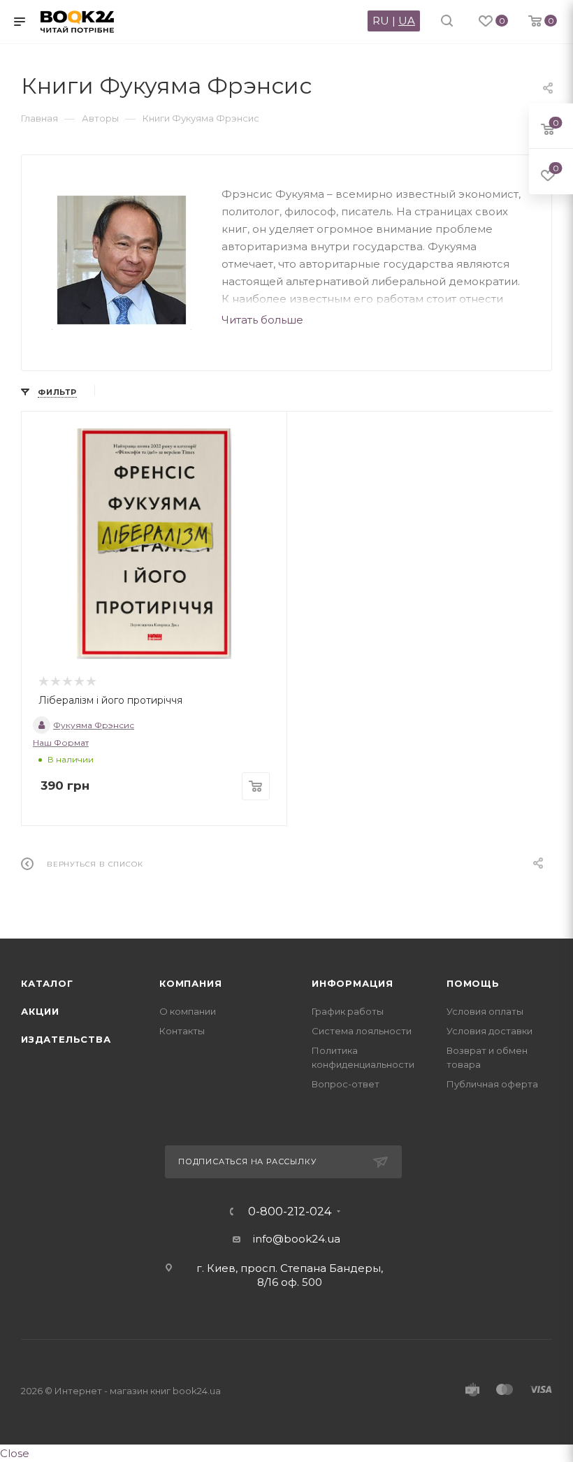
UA (406, 20)
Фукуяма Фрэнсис (93, 725)
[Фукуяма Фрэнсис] (121, 260)
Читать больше (262, 319)
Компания (190, 983)
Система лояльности (362, 1030)
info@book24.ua (296, 1238)
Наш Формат (61, 742)
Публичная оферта (492, 1084)
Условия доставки (489, 1030)
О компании (187, 1011)
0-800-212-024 (289, 1211)
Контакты (182, 1030)
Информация (352, 983)
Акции (40, 1011)
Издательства (66, 1039)
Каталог (47, 983)
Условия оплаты (485, 1011)
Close (14, 1453)
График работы (348, 1011)
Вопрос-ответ (345, 1084)
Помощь (473, 983)
